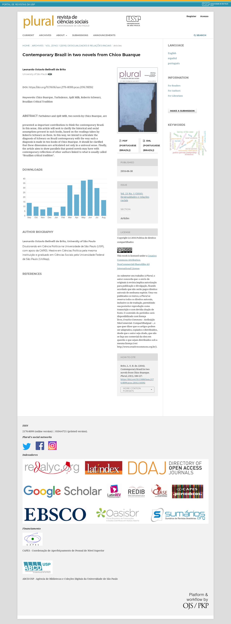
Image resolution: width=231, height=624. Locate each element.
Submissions (80, 35)
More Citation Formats (132, 389)
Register (191, 16)
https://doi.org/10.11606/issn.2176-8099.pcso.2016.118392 (61, 87)
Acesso (204, 16)
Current (28, 35)
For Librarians (175, 95)
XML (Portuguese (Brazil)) (151, 145)
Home (26, 45)
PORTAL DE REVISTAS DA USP (18, 4)
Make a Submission (182, 110)
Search (201, 35)
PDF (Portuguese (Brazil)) (127, 145)
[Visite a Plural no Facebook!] (40, 449)
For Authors (174, 90)
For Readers (174, 85)
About (60, 35)
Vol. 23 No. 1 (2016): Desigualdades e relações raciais (78, 45)
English (172, 53)
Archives (45, 35)
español (172, 58)
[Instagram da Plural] (52, 449)
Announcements (104, 35)
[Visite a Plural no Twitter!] (26, 449)
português (174, 63)
